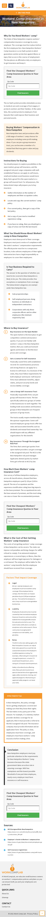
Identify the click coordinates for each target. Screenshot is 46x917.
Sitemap (5, 897)
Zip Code (10, 81)
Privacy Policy (32, 914)
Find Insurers (23, 93)
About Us (5, 893)
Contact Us (6, 907)
